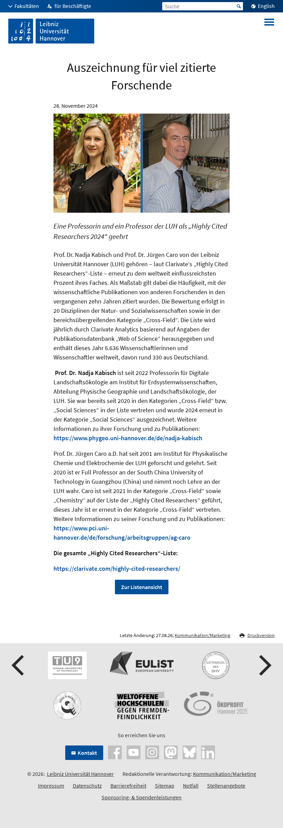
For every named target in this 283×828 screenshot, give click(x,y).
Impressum (51, 785)
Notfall (190, 785)
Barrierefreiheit (128, 785)
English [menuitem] (266, 5)
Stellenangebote (226, 785)
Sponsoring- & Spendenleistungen (141, 797)
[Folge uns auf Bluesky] (189, 751)
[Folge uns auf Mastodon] (171, 751)
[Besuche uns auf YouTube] (133, 751)
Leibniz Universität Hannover (80, 773)
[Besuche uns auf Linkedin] (208, 751)
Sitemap (164, 785)
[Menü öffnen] (269, 31)
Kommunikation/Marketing (202, 635)
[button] (18, 665)
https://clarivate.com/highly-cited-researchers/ (116, 568)
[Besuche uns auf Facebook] (115, 751)
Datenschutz (87, 785)
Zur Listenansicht (141, 587)
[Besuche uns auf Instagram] (152, 751)
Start (239, 6)
